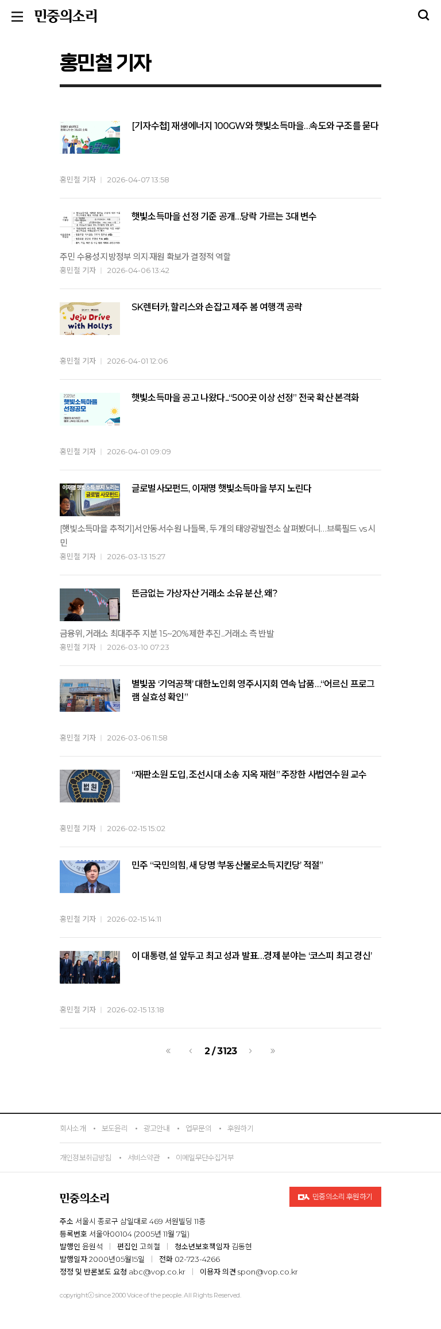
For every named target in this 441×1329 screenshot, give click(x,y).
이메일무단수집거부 (205, 1157)
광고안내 (156, 1128)
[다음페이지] (250, 1050)
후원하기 (240, 1128)
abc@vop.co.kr (157, 1271)
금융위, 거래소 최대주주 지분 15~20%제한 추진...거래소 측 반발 (167, 633)
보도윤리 (114, 1128)
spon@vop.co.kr (268, 1271)
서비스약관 (143, 1157)
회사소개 (73, 1128)
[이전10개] (168, 1050)
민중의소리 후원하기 (342, 1196)
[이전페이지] (190, 1050)
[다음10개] (272, 1050)
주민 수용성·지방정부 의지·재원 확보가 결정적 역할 (145, 256)
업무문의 (198, 1128)
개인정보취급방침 (85, 1157)
